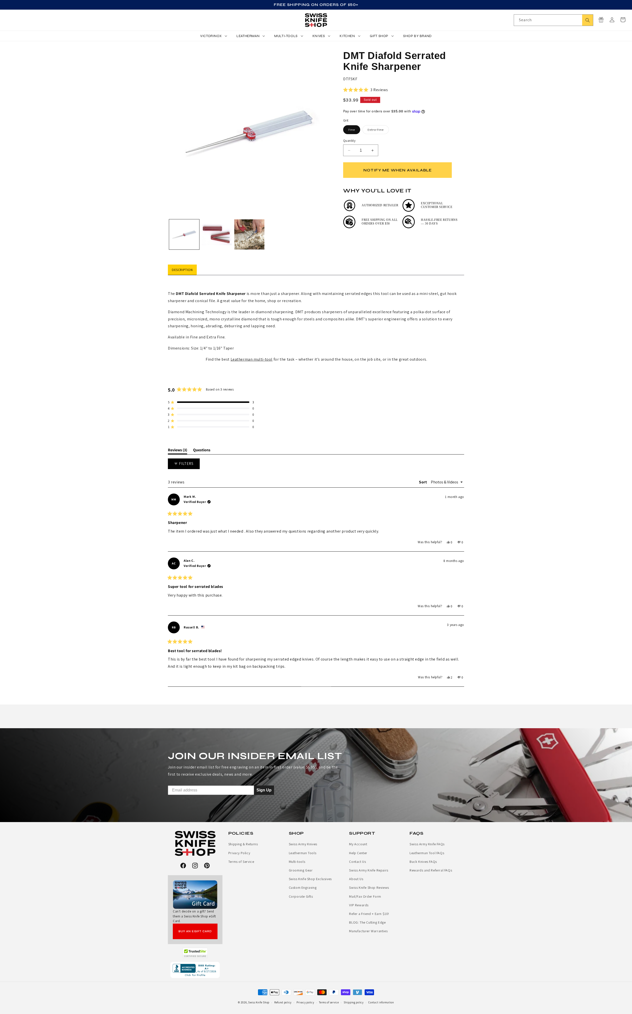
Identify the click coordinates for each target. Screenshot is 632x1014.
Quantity (349, 141)
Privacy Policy (239, 853)
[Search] (587, 20)
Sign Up (264, 790)
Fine (354, 130)
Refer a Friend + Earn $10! (369, 913)
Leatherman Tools (302, 853)
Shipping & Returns (243, 844)
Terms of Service (241, 861)
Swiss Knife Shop (258, 1002)
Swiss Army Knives (303, 844)
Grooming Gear (301, 870)
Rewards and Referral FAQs (431, 870)
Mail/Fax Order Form (365, 896)
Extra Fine (378, 130)
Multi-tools (297, 861)
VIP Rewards (359, 905)
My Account (358, 844)
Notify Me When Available (397, 170)
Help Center (358, 853)
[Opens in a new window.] (195, 953)
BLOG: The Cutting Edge (367, 922)
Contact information (381, 1002)
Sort (423, 482)
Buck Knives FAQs (423, 861)
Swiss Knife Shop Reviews (369, 887)
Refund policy (283, 1002)
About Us (356, 879)
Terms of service (329, 1002)
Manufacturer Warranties (368, 931)
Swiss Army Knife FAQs (427, 844)
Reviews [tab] (177, 450)
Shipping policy (354, 1002)
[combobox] (553, 20)
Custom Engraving (303, 887)
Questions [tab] (201, 450)
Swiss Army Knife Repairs (368, 870)
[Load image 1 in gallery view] (184, 234)
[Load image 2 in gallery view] (217, 234)
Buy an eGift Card (195, 931)
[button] (622, 19)
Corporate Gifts (301, 896)
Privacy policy (305, 1002)
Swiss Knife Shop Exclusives (310, 879)
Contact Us (357, 861)
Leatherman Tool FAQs (427, 853)
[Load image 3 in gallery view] (249, 234)
